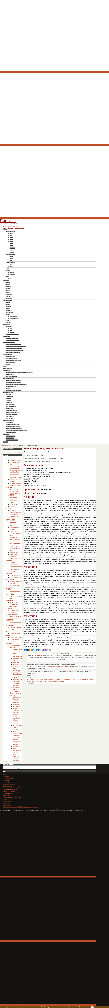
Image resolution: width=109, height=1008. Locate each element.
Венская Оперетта (15, 491)
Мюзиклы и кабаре (9, 791)
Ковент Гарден (14, 514)
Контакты (6, 803)
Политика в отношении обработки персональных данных (20, 807)
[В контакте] (54, 72)
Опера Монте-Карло (15, 575)
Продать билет (7, 801)
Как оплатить (7, 805)
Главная (2, 445)
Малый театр (16, 746)
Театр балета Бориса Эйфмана (16, 689)
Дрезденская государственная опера (15, 548)
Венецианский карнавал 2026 (12, 788)
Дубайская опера (15, 633)
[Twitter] (54, 218)
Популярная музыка (9, 793)
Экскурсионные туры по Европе (13, 797)
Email (28, 677)
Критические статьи (9, 784)
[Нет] (93, 1007)
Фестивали (6, 776)
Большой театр (17, 649)
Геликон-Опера (17, 664)
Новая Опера (16, 662)
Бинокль (8, 220)
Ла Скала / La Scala (15, 460)
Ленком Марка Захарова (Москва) (17, 727)
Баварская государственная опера (15, 533)
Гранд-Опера (13, 497)
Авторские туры (8, 795)
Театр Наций (16, 704)
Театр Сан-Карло (14, 472)
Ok (92, 1007)
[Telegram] (54, 145)
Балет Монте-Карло (15, 577)
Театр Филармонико (16, 468)
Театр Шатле (13, 506)
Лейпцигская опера (15, 558)
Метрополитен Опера (16, 637)
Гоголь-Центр (17, 706)
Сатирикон (16, 760)
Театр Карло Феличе (16, 470)
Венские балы (7, 786)
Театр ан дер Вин (15, 493)
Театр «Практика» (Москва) (16, 756)
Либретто (14, 445)
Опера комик (13, 504)
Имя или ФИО (31, 675)
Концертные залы (8, 778)
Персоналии (6, 780)
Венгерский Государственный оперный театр (15, 604)
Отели (5, 799)
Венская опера (14, 489)
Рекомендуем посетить (10, 789)
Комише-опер (14, 552)
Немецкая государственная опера (15, 524)
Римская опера (14, 466)
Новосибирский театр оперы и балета (17, 675)
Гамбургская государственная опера (15, 543)
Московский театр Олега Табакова (16, 718)
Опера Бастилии (14, 499)
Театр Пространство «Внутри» (17, 750)
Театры (8, 445)
